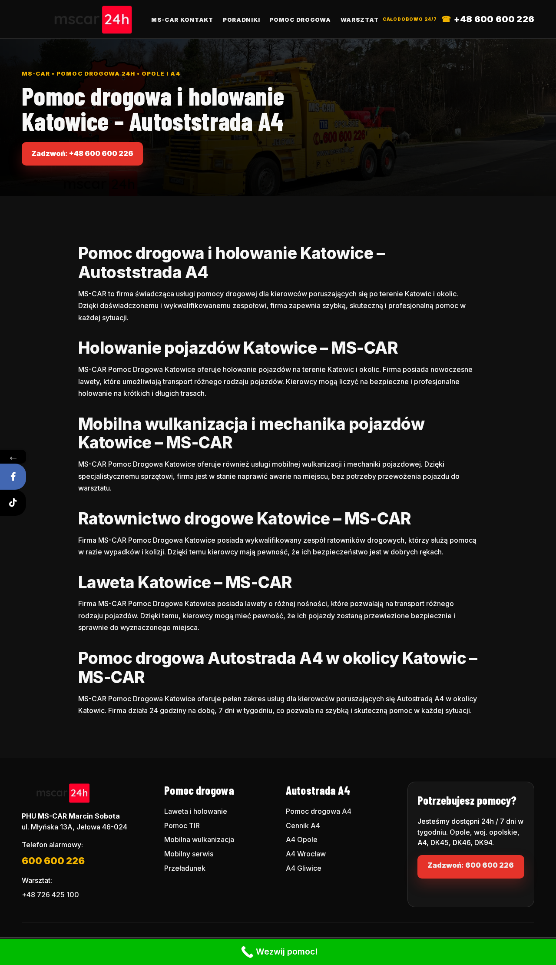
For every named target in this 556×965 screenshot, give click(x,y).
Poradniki (241, 19)
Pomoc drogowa (300, 19)
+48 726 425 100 (50, 894)
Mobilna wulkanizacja (199, 839)
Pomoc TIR (182, 825)
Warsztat (360, 19)
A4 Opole (302, 839)
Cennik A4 (303, 825)
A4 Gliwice (303, 868)
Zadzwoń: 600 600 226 (470, 865)
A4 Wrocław (306, 853)
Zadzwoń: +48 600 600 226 (82, 153)
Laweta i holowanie (195, 811)
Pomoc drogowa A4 (318, 811)
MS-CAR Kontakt (182, 19)
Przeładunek (184, 868)
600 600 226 (53, 860)
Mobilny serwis (188, 853)
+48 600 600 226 (494, 19)
